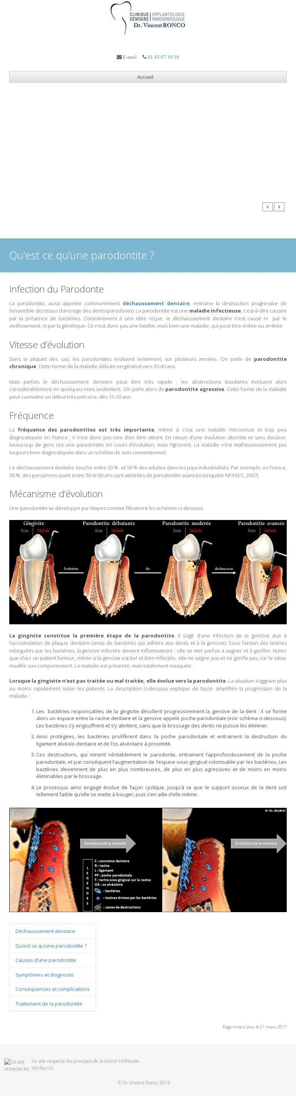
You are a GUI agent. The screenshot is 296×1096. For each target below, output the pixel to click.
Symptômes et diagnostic (44, 974)
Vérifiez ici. (43, 1068)
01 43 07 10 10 (163, 56)
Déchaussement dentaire (45, 931)
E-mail (130, 56)
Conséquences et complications (52, 989)
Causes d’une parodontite (45, 960)
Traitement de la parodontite (48, 1003)
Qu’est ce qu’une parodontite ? (51, 945)
